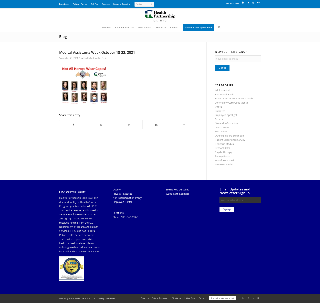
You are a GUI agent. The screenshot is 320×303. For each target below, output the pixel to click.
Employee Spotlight (226, 115)
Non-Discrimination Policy (127, 197)
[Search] (218, 27)
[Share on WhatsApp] (128, 124)
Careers (106, 3)
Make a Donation (122, 3)
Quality (117, 189)
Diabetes (220, 111)
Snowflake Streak (224, 160)
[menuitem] (65, 3)
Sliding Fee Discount (177, 189)
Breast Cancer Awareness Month (234, 98)
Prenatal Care (222, 148)
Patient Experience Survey (230, 139)
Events (219, 119)
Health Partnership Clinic (95, 58)
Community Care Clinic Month (231, 102)
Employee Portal (122, 201)
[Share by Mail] (184, 124)
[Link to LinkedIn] (243, 2)
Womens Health (224, 164)
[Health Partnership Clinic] (160, 15)
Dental (218, 106)
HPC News (221, 131)
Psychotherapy (223, 152)
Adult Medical (222, 90)
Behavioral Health (225, 94)
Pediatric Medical (224, 144)
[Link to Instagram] (253, 2)
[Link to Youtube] (258, 2)
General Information (226, 123)
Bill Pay (94, 3)
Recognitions (222, 156)
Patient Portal (80, 3)
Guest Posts (222, 127)
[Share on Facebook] (73, 124)
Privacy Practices (122, 193)
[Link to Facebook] (248, 2)
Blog (63, 36)
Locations (64, 3)
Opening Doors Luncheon (229, 135)
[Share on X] (101, 124)
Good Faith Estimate (178, 193)
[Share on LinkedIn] (156, 124)
